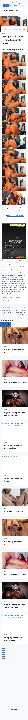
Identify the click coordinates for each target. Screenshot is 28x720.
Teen (5, 508)
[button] (14, 59)
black (10, 297)
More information (14, 5)
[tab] (3, 648)
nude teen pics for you (13, 511)
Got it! (6, 5)
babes (5, 297)
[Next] (8, 324)
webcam (5, 300)
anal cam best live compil (15, 382)
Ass (5, 475)
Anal (5, 379)
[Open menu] (24, 10)
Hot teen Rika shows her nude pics (6, 311)
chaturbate (17, 297)
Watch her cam (15, 215)
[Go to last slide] (3, 324)
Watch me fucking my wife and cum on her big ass (21, 311)
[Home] (2, 29)
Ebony (4, 33)
